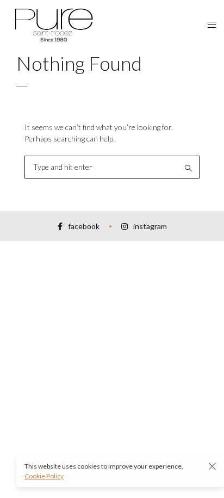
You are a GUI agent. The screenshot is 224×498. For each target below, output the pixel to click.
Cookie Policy (44, 476)
